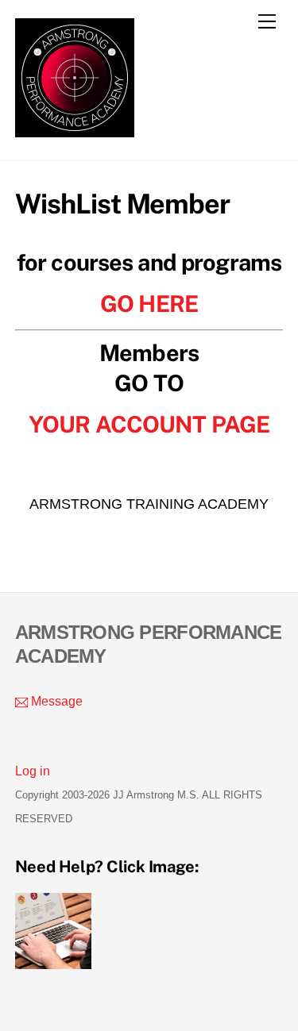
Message (55, 701)
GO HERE (149, 303)
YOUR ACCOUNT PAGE (149, 424)
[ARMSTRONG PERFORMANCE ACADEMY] (74, 130)
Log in (32, 771)
